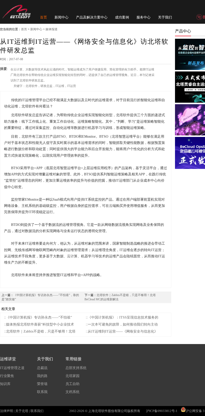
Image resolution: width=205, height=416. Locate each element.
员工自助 (73, 384)
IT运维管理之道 (12, 368)
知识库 (5, 384)
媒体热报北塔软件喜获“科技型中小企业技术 (40, 324)
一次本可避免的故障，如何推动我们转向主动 (123, 324)
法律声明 (6, 411)
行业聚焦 (7, 376)
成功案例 (122, 17)
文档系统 (73, 392)
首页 (43, 17)
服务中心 (143, 17)
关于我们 (165, 17)
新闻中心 (61, 17)
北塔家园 (73, 376)
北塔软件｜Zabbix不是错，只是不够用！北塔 (41, 331)
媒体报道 (52, 29)
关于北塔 (21, 411)
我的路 (42, 376)
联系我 (42, 392)
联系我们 (37, 411)
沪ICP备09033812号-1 (162, 411)
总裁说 (42, 368)
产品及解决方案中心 (92, 17)
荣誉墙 (42, 384)
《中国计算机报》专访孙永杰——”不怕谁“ (39, 317)
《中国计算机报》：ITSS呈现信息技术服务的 (123, 317)
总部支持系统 (76, 368)
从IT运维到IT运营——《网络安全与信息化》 (123, 331)
